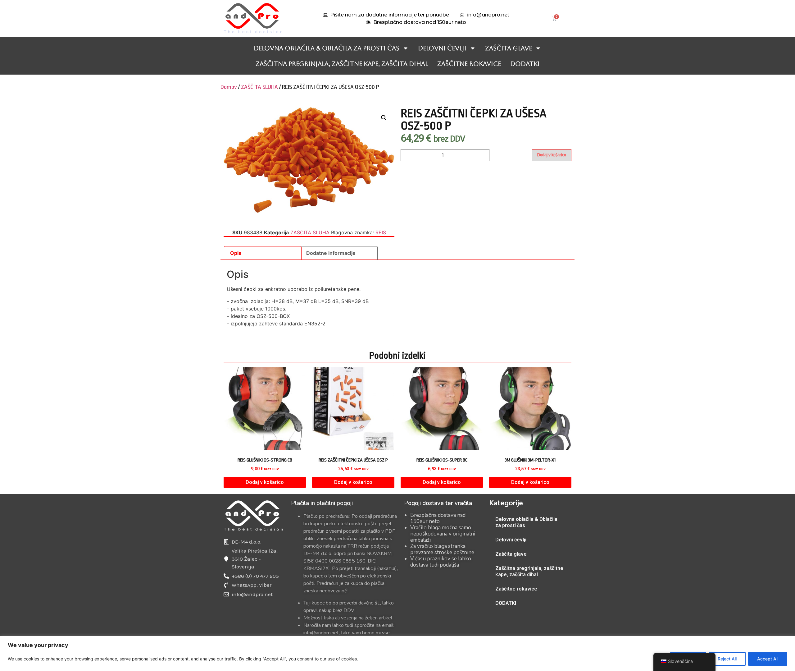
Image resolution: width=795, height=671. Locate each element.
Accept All (767, 658)
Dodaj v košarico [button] (265, 482)
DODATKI (525, 63)
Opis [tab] (235, 253)
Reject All (727, 658)
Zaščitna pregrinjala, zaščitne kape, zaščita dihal (342, 63)
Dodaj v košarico (551, 155)
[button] (383, 117)
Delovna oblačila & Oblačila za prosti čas (326, 48)
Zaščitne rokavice (469, 63)
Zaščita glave (508, 48)
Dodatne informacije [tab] (331, 253)
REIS (380, 232)
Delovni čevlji (442, 48)
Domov (228, 87)
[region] (397, 653)
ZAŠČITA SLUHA (259, 87)
